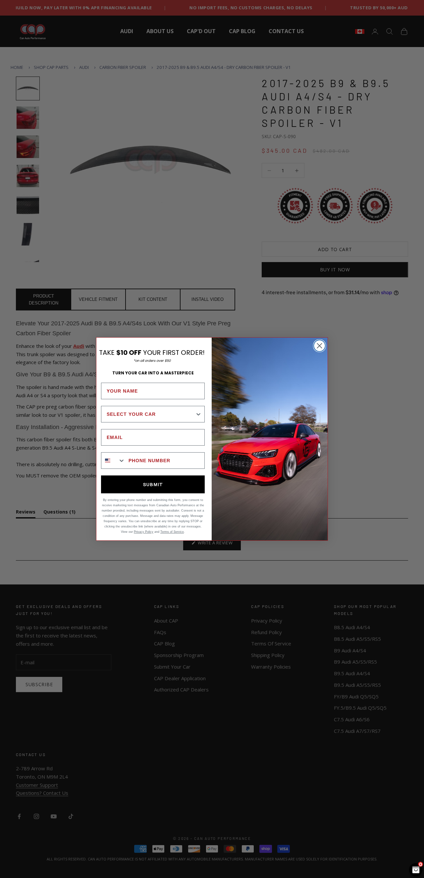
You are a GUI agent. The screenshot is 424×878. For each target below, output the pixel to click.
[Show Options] (198, 414)
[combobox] (151, 414)
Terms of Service (172, 531)
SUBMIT (153, 484)
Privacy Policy (143, 531)
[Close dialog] (319, 346)
